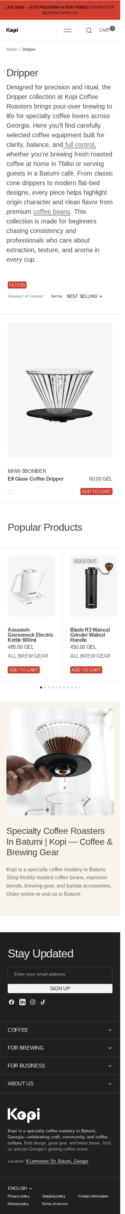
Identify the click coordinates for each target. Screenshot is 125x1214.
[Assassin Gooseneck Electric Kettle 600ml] (30, 647)
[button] (67, 30)
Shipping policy (53, 1196)
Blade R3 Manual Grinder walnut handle (87, 632)
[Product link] (60, 390)
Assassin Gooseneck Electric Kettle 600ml (24, 634)
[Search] (89, 30)
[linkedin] (22, 1002)
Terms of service (55, 1204)
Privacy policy (18, 1196)
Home (11, 49)
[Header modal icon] (67, 30)
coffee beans (51, 211)
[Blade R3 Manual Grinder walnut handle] (90, 645)
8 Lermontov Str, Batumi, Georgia (57, 1161)
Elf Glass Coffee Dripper (35, 479)
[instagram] (32, 1002)
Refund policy (18, 1204)
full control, (79, 144)
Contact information (93, 1196)
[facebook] (11, 1002)
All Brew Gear (28, 658)
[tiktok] (43, 1002)
